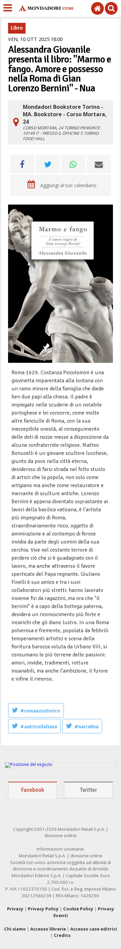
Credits (62, 935)
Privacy (15, 909)
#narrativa (86, 726)
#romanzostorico (40, 710)
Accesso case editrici (93, 929)
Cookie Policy (78, 909)
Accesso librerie (48, 929)
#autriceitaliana (38, 726)
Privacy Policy (43, 909)
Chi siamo (15, 929)
